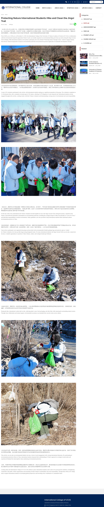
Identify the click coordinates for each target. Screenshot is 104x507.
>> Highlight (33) (86, 19)
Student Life (91, 65)
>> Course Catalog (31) (88, 39)
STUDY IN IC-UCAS (73, 8)
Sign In (86, 1)
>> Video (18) (85, 31)
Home (2, 14)
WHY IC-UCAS (46, 8)
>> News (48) (85, 23)
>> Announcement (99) (88, 27)
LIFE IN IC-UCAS (87, 8)
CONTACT (98, 8)
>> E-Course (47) (86, 43)
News (6, 14)
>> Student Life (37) (87, 35)
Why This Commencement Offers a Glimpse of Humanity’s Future (96, 55)
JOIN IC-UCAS (59, 8)
